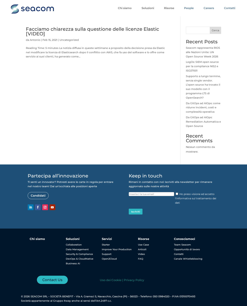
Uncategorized (69, 40)
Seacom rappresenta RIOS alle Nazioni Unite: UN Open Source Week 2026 (203, 52)
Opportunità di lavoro (187, 249)
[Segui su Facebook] (38, 207)
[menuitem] (124, 8)
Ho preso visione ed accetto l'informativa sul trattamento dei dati (195, 198)
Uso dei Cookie (111, 280)
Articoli (142, 249)
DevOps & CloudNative (79, 258)
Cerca (215, 30)
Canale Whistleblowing (188, 258)
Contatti (179, 254)
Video (141, 254)
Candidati (38, 195)
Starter (106, 244)
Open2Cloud (109, 258)
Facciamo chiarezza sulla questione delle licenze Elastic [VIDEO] (92, 31)
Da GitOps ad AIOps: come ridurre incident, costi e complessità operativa (203, 108)
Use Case (143, 244)
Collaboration (74, 244)
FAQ (140, 258)
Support (106, 254)
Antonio (35, 40)
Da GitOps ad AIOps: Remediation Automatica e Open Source (203, 122)
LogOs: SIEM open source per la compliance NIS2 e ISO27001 (202, 66)
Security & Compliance (79, 254)
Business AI (73, 263)
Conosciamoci (184, 239)
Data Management (77, 249)
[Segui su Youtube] (52, 207)
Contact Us (52, 280)
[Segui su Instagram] (45, 207)
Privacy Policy (134, 280)
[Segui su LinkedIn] (30, 207)
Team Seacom (182, 244)
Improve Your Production (117, 249)
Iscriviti (135, 211)
